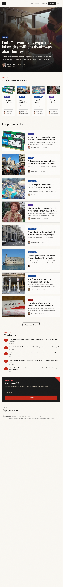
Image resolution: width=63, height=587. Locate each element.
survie (52, 418)
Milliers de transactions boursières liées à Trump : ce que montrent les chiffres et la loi (34, 353)
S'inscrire (51, 3)
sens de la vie (48, 416)
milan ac (29, 418)
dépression (7, 416)
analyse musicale (35, 416)
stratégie (16, 418)
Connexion (44, 3)
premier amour (26, 416)
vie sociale (10, 418)
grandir (42, 416)
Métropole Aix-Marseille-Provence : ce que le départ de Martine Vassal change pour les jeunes (33, 368)
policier (14, 416)
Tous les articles (31, 325)
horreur (19, 416)
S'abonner (31, 397)
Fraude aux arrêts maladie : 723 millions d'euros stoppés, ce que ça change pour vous (33, 361)
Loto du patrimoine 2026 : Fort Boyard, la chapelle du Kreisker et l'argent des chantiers (33, 340)
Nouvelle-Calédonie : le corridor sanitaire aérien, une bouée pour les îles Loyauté (34, 347)
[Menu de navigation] (58, 3)
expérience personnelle (37, 418)
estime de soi (22, 418)
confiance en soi (55, 416)
